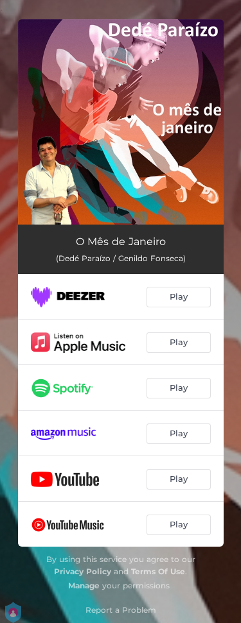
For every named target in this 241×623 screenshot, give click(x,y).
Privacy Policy (82, 571)
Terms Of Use (158, 571)
